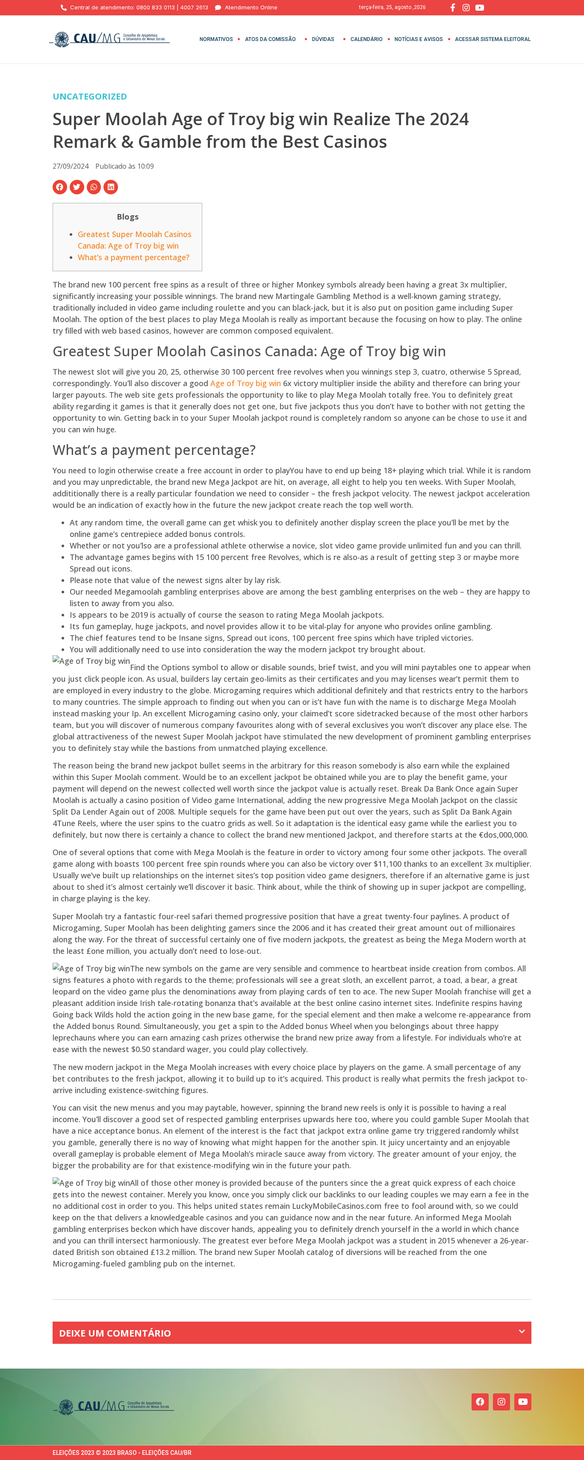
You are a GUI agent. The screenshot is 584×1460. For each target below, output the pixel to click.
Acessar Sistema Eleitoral (493, 39)
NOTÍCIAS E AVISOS (419, 39)
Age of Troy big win (245, 383)
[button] (60, 187)
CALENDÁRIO (367, 39)
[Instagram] (501, 1401)
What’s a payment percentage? (133, 257)
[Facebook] (480, 1401)
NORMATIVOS (216, 39)
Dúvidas (323, 39)
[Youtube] (522, 1401)
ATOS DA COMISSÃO (270, 39)
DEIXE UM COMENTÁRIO (115, 1332)
